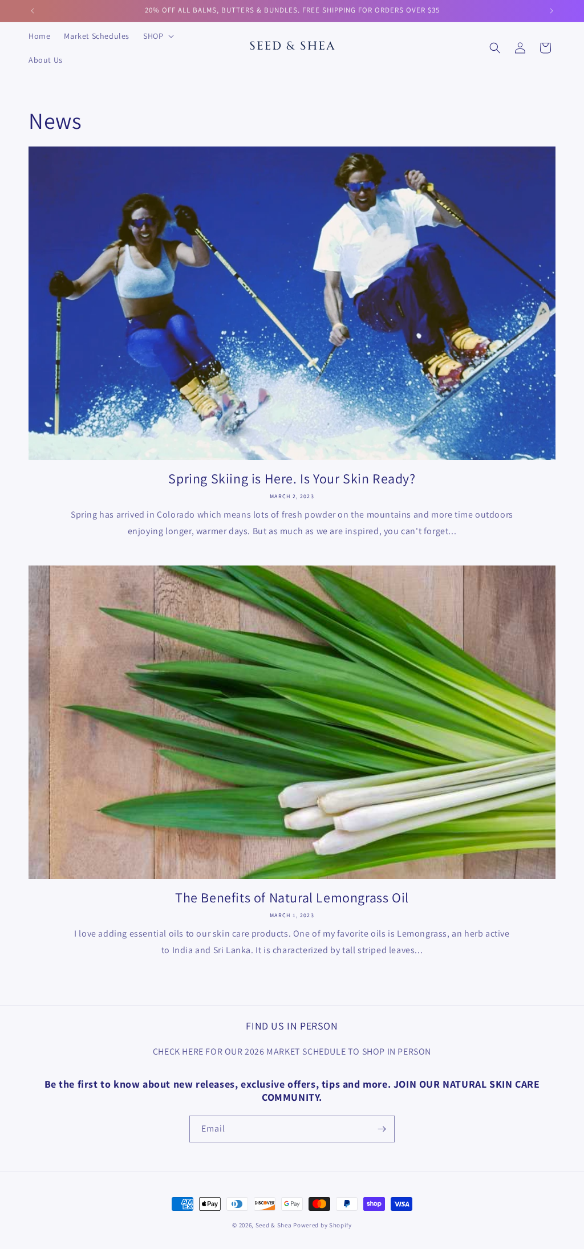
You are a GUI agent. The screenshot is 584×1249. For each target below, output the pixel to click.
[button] (157, 36)
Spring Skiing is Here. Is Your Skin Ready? (291, 478)
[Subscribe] (381, 1129)
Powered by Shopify (322, 1225)
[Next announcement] (551, 11)
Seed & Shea (274, 1225)
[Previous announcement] (32, 11)
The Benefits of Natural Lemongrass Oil (292, 897)
